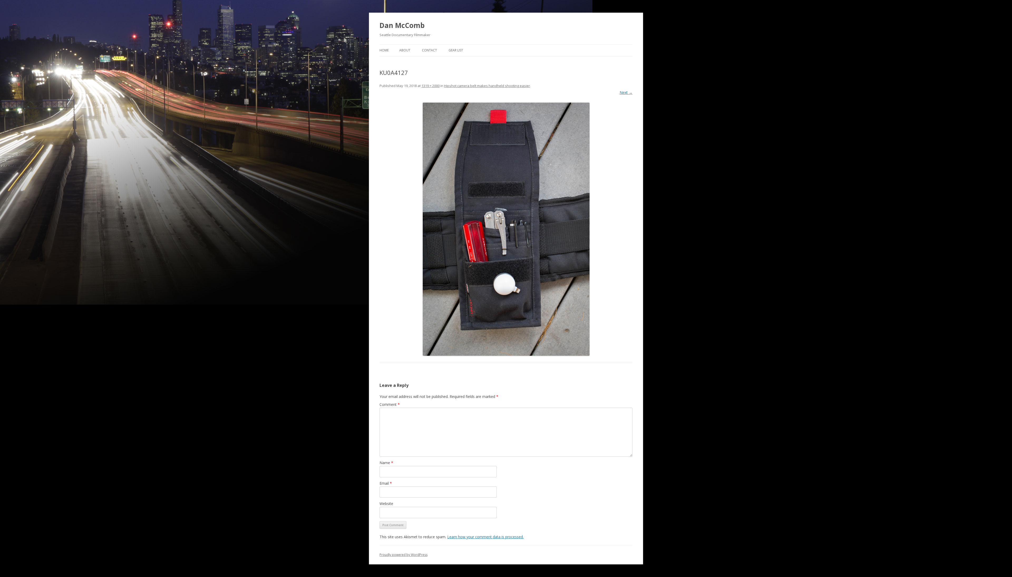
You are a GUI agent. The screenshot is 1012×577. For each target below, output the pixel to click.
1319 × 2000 (430, 85)
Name (386, 462)
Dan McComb (402, 25)
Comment (390, 404)
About (404, 50)
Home (384, 50)
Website (386, 503)
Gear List (456, 50)
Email (386, 483)
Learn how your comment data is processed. (485, 536)
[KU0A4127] (506, 229)
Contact (429, 50)
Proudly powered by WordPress (403, 554)
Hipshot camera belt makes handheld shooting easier (487, 85)
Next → (626, 92)
